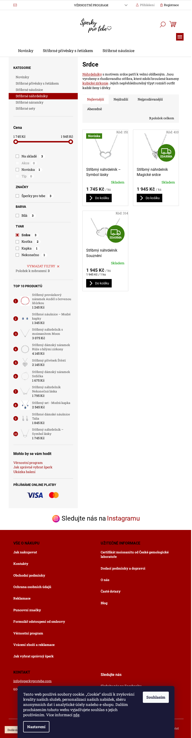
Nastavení (36, 726)
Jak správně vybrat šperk (32, 467)
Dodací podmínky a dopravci (123, 568)
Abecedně (94, 109)
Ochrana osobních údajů (32, 587)
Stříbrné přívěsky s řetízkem (37, 83)
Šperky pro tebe (37, 196)
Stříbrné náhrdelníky (32, 96)
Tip (27, 176)
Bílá (28, 215)
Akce (28, 163)
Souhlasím (155, 697)
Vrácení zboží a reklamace (34, 644)
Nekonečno (33, 255)
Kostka (30, 241)
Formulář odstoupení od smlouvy (39, 621)
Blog (104, 603)
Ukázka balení (24, 472)
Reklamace (21, 598)
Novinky (22, 77)
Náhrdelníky (92, 74)
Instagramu (123, 518)
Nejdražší (121, 99)
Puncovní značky (27, 610)
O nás (105, 580)
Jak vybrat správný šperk (33, 656)
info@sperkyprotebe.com (32, 681)
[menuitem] (25, 50)
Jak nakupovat (25, 552)
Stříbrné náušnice (29, 89)
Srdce (29, 235)
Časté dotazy (111, 591)
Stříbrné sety (25, 108)
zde (76, 714)
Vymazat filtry (41, 266)
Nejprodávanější (150, 99)
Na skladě (32, 156)
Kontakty (20, 563)
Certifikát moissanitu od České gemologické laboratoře (135, 554)
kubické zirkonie (95, 83)
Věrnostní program (91, 5)
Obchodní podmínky (29, 575)
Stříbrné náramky (29, 102)
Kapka (30, 248)
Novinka (31, 169)
